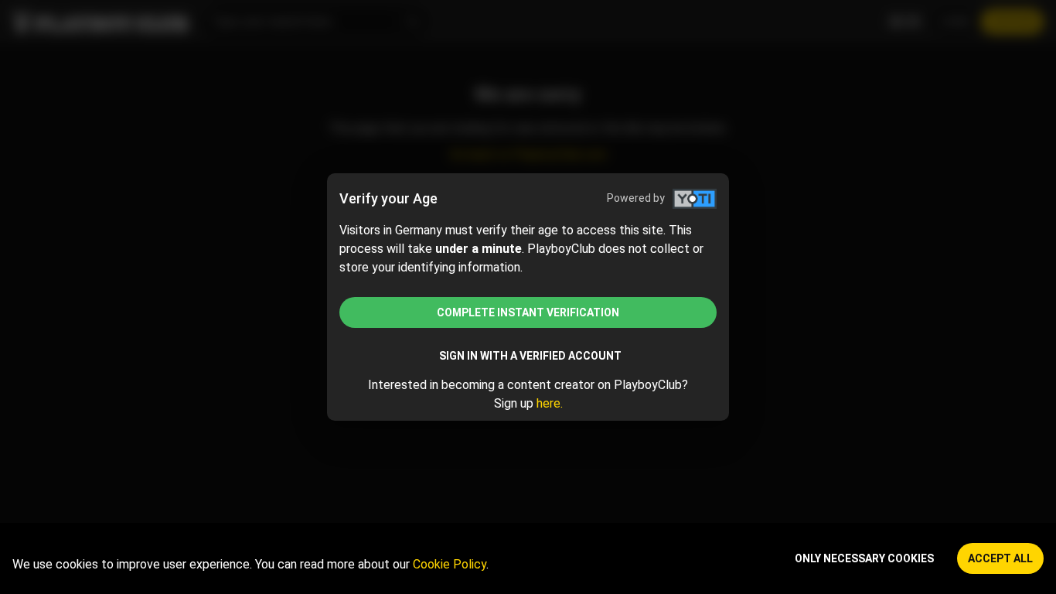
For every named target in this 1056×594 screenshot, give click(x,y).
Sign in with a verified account (530, 356)
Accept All (1000, 558)
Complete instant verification (528, 312)
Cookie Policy (449, 564)
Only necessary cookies (864, 558)
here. (550, 403)
